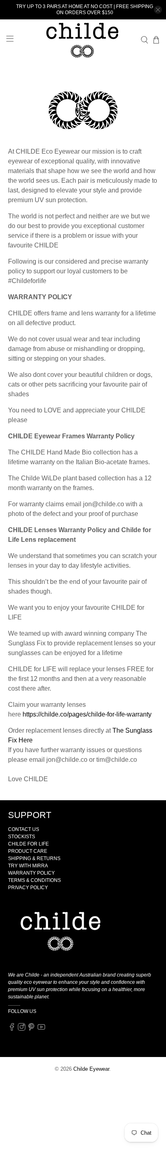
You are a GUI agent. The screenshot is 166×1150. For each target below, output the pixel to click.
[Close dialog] (156, 514)
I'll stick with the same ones (83, 630)
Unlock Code (83, 617)
